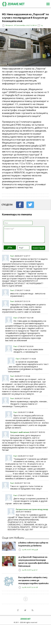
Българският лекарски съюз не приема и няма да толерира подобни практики (33, 580)
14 (42, 25)
